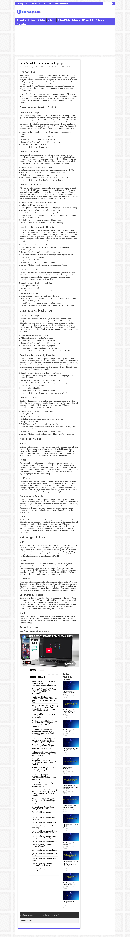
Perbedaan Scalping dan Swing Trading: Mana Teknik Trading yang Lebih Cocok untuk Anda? (44, 683)
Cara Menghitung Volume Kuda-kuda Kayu (44, 827)
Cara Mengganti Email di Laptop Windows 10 (70, 749)
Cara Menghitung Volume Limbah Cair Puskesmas (42, 864)
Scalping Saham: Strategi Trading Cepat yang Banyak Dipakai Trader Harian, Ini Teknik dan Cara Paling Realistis (45, 708)
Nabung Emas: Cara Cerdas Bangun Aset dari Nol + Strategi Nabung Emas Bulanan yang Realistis (44, 761)
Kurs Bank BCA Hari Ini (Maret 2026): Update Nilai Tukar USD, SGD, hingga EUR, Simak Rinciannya (44, 691)
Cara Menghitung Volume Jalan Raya (44, 859)
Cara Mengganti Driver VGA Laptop (70, 767)
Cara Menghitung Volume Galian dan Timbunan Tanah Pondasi (44, 832)
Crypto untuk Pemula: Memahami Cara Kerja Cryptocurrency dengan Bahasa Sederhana (44, 776)
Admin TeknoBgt (27, 67)
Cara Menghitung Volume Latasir (45, 841)
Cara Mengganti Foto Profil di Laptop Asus (69, 691)
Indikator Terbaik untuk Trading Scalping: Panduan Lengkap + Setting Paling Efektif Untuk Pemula (44, 792)
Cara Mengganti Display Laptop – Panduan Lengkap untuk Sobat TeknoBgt (70, 864)
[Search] (113, 3)
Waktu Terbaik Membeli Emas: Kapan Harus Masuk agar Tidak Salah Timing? (44, 753)
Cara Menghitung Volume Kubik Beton (44, 854)
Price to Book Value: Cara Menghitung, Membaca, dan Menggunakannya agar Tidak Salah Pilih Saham (43, 732)
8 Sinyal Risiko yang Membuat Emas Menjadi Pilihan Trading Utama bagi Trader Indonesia (44, 769)
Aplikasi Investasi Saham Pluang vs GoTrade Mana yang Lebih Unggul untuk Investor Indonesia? (44, 723)
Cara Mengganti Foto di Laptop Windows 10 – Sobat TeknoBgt (70, 711)
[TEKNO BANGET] (29, 11)
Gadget (42, 20)
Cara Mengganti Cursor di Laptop (70, 843)
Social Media (65, 20)
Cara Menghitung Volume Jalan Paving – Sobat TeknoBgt (44, 837)
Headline (22, 20)
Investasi (22, 24)
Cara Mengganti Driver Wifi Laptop (70, 730)
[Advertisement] (65, 40)
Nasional (101, 20)
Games (52, 20)
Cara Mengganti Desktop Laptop (70, 825)
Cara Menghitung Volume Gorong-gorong (42, 845)
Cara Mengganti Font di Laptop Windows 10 (70, 883)
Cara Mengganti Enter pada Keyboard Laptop (70, 902)
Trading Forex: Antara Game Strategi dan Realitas (43, 808)
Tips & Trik (88, 20)
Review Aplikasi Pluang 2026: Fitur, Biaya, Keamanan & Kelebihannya (43, 716)
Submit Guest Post (60, 4)
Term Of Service (35, 4)
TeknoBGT (25, 915)
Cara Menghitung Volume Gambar (42, 870)
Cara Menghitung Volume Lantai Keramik (44, 818)
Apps (33, 20)
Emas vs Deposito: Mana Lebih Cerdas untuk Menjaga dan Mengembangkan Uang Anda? (44, 740)
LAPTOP (57, 67)
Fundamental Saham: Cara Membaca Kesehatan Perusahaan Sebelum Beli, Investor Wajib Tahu (44, 699)
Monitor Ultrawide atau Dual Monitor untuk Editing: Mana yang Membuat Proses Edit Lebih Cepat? (45, 800)
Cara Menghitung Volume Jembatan (42, 813)
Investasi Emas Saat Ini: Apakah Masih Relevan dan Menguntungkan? (44, 784)
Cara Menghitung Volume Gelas (44, 822)
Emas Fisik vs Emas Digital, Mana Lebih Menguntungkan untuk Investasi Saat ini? (43, 747)
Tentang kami (21, 4)
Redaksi (47, 4)
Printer (77, 20)
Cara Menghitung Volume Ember (44, 850)
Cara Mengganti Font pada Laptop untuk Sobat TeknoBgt (70, 787)
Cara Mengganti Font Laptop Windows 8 (69, 806)
